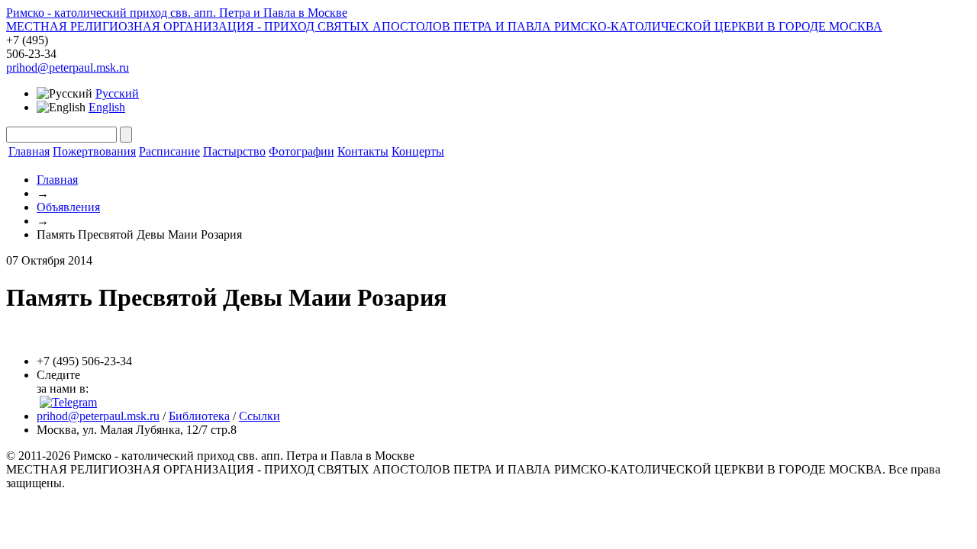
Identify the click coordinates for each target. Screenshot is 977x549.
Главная (29, 151)
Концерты (418, 151)
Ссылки (259, 415)
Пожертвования (94, 151)
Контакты (363, 151)
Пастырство (234, 151)
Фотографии (301, 151)
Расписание (169, 151)
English (107, 107)
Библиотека (199, 415)
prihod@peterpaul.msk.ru (67, 67)
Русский (117, 93)
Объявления (68, 207)
